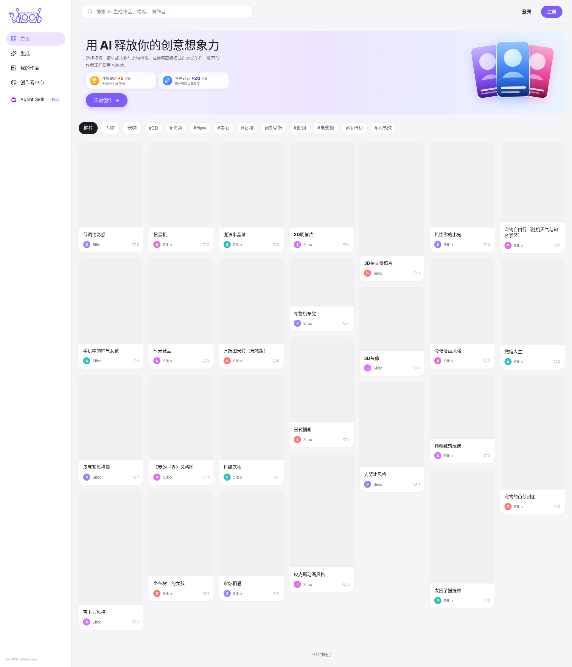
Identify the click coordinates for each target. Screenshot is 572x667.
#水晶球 (383, 128)
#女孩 (247, 128)
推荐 (88, 128)
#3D (153, 128)
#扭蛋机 (354, 128)
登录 (526, 12)
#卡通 (176, 128)
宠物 (132, 128)
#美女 (223, 128)
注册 (552, 12)
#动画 (199, 128)
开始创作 (103, 100)
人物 (110, 128)
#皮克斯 (273, 128)
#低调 (299, 128)
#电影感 (326, 128)
